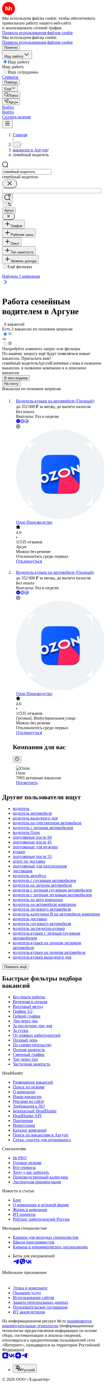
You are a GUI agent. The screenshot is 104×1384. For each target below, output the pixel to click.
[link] (11, 95)
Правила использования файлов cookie (37, 42)
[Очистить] (9, 183)
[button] (8, 107)
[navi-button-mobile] (7, 123)
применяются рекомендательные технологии (46, 1323)
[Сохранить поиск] (7, 197)
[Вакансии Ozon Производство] (57, 475)
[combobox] (26, 172)
